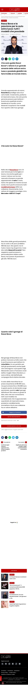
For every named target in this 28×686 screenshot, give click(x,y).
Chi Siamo (3, 670)
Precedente (6, 442)
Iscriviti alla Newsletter (14, 417)
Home (2, 16)
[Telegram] (13, 59)
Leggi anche (14, 570)
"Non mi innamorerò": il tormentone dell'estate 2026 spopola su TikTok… (17, 587)
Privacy (1, 679)
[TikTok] (16, 664)
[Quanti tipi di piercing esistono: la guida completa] (4, 604)
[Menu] (2, 9)
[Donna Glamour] (15, 9)
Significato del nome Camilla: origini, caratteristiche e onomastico (21, 447)
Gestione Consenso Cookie (8, 674)
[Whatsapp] (9, 59)
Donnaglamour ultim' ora (14, 426)
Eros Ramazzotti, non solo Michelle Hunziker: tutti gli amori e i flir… (17, 596)
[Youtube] (19, 664)
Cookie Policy (12, 672)
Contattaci (10, 670)
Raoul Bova (14, 170)
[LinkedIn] (17, 59)
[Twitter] (6, 59)
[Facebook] (2, 59)
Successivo (21, 442)
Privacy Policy (4, 672)
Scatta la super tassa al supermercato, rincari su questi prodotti (5, 447)
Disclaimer (16, 670)
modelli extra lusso (8, 187)
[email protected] (4, 678)
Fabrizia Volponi (5, 34)
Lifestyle (6, 16)
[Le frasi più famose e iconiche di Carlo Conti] (4, 577)
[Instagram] (9, 664)
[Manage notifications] (3, 683)
